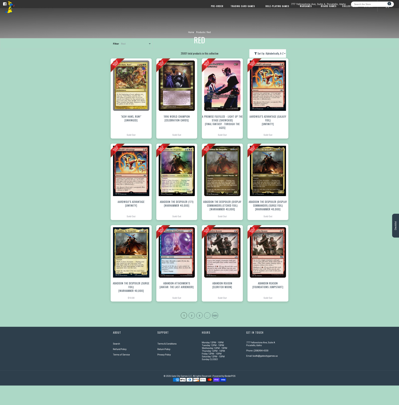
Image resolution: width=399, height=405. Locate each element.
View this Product (132, 98)
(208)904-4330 (261, 350)
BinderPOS (230, 376)
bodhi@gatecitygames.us (265, 356)
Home (191, 32)
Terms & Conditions (167, 344)
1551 (215, 315)
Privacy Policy (164, 354)
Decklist (395, 225)
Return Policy (163, 349)
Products (200, 32)
